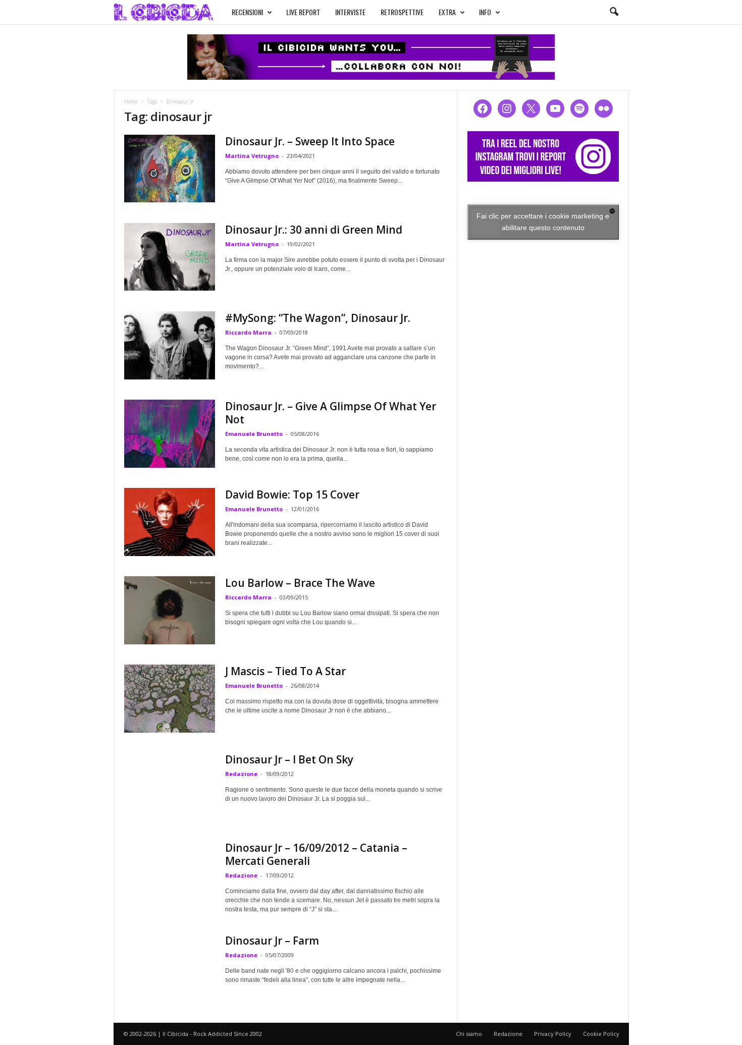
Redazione (241, 774)
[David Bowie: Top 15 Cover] (169, 522)
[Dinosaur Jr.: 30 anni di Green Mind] (169, 257)
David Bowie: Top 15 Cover (292, 494)
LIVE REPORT (303, 12)
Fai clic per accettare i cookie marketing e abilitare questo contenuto (542, 222)
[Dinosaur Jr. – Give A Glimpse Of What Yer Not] (169, 434)
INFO (485, 12)
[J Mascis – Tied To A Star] (169, 699)
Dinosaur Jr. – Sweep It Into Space (310, 141)
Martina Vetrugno (252, 155)
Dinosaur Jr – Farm (272, 940)
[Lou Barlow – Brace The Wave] (169, 610)
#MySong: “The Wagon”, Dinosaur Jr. (317, 318)
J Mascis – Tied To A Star (285, 671)
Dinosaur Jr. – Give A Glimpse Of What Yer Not (330, 412)
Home (131, 101)
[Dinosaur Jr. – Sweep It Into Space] (169, 168)
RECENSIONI (247, 12)
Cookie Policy (601, 1033)
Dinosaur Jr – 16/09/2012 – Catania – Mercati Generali (316, 854)
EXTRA (447, 12)
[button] (614, 12)
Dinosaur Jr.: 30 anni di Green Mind (313, 230)
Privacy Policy (552, 1033)
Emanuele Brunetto (254, 433)
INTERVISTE (350, 12)
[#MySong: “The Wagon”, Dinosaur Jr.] (169, 345)
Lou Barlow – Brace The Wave (300, 583)
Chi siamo (469, 1033)
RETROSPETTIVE (402, 12)
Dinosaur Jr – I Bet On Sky (289, 759)
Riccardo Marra (248, 332)
